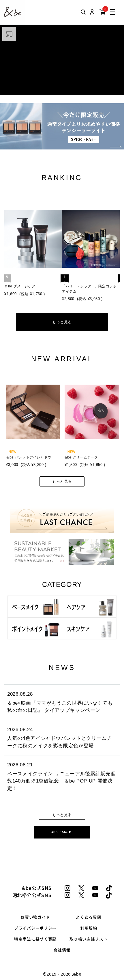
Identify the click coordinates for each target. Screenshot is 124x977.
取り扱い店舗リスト (88, 939)
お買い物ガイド (35, 917)
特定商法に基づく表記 (35, 939)
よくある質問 (88, 917)
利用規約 (88, 928)
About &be (60, 832)
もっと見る (62, 322)
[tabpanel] (33, 422)
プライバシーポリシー (35, 928)
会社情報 (62, 950)
